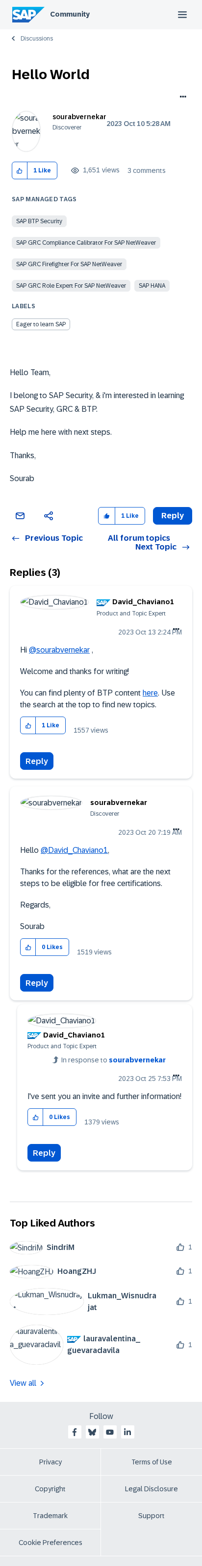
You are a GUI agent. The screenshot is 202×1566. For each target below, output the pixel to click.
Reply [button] (172, 515)
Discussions (37, 38)
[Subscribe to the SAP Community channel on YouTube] (110, 1432)
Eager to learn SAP (41, 324)
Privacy (50, 1462)
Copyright (50, 1489)
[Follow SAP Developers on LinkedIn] (127, 1432)
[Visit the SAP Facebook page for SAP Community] (74, 1432)
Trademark (50, 1516)
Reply (36, 761)
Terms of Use (151, 1462)
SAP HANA (152, 285)
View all (23, 1383)
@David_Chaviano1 (74, 850)
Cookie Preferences (50, 1542)
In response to (113, 1060)
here (150, 693)
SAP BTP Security (39, 221)
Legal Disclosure (151, 1489)
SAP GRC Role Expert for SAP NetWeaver (71, 285)
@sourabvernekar (59, 650)
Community (70, 14)
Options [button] (181, 98)
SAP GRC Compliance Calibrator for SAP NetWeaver (86, 242)
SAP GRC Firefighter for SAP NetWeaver (69, 264)
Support (151, 1516)
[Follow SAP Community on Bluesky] (92, 1432)
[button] (19, 170)
